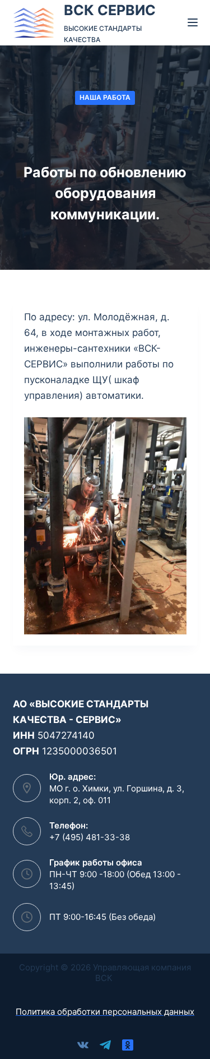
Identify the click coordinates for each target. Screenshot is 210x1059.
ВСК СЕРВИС (110, 10)
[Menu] (193, 22)
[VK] (82, 1045)
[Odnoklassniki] (127, 1045)
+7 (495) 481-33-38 (89, 837)
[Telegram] (105, 1045)
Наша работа (105, 97)
